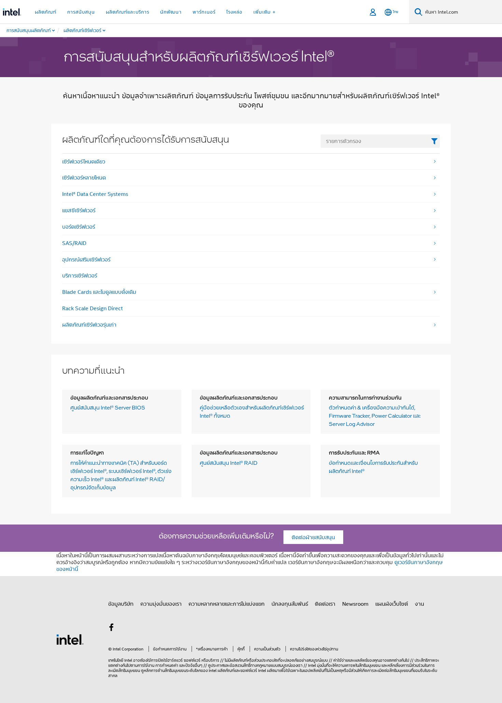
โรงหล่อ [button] (234, 12)
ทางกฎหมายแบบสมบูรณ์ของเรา (276, 665)
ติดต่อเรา (325, 603)
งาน (419, 603)
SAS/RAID (74, 243)
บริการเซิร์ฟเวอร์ (79, 275)
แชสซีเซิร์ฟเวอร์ (78, 210)
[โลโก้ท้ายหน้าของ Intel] (70, 639)
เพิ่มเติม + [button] (264, 12)
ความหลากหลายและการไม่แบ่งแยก (227, 603)
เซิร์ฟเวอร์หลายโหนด (84, 177)
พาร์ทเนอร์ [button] (204, 12)
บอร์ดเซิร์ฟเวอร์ (78, 226)
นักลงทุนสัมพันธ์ (289, 603)
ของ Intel (209, 670)
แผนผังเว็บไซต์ (391, 603)
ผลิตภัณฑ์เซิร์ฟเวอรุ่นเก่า (89, 324)
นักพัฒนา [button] (171, 12)
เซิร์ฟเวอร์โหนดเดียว (83, 161)
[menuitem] (97, 30)
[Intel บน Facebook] (111, 628)
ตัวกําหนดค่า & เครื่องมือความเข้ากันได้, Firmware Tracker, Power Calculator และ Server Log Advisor (375, 416)
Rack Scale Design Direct (92, 308)
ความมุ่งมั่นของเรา (161, 603)
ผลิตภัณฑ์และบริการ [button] (127, 12)
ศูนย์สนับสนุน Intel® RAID (228, 463)
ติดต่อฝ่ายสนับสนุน (313, 537)
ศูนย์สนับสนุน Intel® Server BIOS (107, 408)
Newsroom (355, 603)
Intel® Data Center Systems (95, 194)
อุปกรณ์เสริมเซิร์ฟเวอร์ (86, 259)
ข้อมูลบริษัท (121, 603)
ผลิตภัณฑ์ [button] (45, 12)
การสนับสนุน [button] (81, 12)
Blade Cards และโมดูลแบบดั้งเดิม (99, 292)
